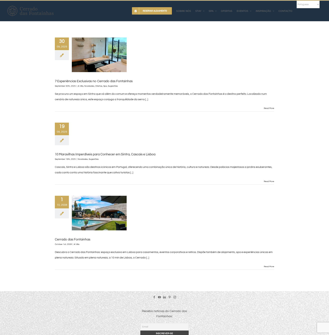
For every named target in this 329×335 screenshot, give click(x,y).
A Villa (80, 86)
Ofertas (98, 86)
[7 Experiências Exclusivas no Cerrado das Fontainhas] (99, 55)
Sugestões (113, 86)
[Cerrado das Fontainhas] (99, 213)
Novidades (89, 86)
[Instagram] (174, 297)
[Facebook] (154, 297)
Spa (105, 86)
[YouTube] (159, 297)
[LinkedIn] (164, 297)
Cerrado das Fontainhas (72, 239)
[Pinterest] (169, 297)
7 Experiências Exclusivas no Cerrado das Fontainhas (94, 81)
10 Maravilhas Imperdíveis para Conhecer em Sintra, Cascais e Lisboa (105, 154)
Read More (269, 108)
